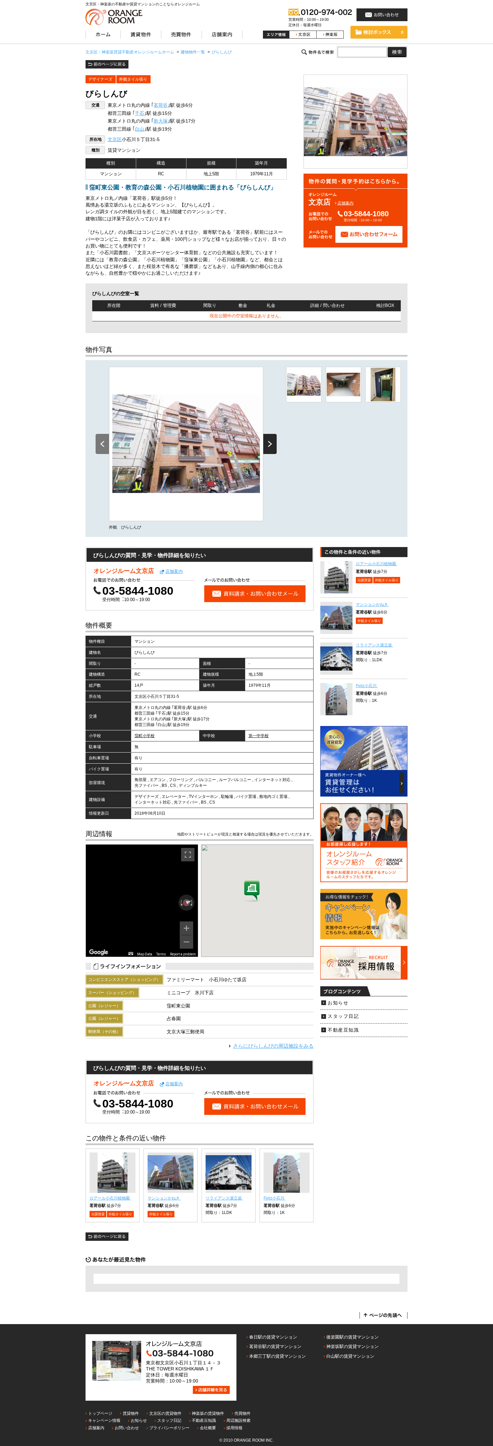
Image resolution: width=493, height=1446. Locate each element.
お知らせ (338, 1002)
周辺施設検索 (238, 1420)
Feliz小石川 (274, 1198)
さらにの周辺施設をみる (273, 1046)
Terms (161, 954)
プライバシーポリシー (169, 1428)
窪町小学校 (144, 735)
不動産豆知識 (343, 1030)
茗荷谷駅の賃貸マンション (275, 1346)
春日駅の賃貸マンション (273, 1337)
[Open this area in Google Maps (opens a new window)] (99, 952)
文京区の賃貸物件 (165, 1413)
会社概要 (208, 1428)
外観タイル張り (133, 79)
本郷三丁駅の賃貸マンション (277, 1356)
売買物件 (242, 1413)
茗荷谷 (161, 105)
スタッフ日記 (343, 1016)
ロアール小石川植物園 (110, 1198)
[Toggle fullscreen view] (188, 854)
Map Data (144, 954)
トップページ (100, 1413)
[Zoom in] (186, 928)
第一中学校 (259, 735)
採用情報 (234, 1428)
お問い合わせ (127, 1428)
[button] (252, 891)
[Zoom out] (186, 942)
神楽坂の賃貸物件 (208, 1413)
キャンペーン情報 (104, 1420)
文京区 (115, 139)
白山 (139, 129)
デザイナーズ (100, 79)
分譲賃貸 (98, 1214)
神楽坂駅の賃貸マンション (352, 1346)
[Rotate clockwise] (192, 903)
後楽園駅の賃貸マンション (352, 1337)
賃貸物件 (131, 1413)
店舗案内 (345, 203)
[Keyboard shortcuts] (130, 953)
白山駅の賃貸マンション (350, 1356)
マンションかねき (164, 1198)
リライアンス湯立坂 (224, 1198)
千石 (139, 113)
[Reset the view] (186, 902)
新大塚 (161, 121)
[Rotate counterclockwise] (180, 903)
